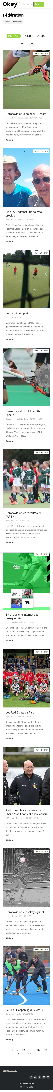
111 (31, 1050)
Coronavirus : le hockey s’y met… (26, 912)
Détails (8, 140)
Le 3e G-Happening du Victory (24, 1010)
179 (30, 1054)
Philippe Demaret (10, 1071)
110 (23, 1050)
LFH (22, 43)
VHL (31, 43)
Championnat (11, 419)
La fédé (40, 36)
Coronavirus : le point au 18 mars (26, 114)
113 (45, 1050)
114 (17, 1054)
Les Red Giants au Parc (20, 712)
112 (38, 1050)
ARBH (28, 36)
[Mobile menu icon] (48, 4)
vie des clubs (23, 118)
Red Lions (20, 818)
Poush (31, 1084)
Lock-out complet (17, 313)
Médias (15, 622)
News (14, 118)
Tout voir (13, 36)
